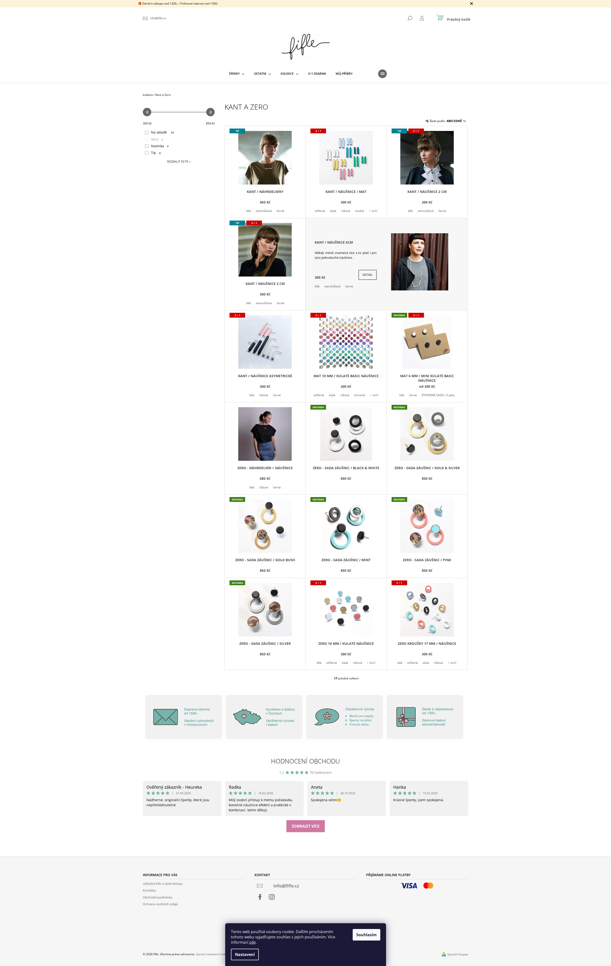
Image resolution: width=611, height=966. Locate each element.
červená (359, 395)
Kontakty (149, 890)
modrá (359, 211)
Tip (156, 152)
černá (280, 211)
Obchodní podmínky (157, 897)
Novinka (160, 146)
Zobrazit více (306, 826)
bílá (248, 211)
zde (252, 942)
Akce (157, 139)
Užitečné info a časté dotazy (162, 883)
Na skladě (162, 132)
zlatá (333, 211)
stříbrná (320, 211)
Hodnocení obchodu (305, 761)
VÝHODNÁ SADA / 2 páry (438, 395)
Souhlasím (366, 934)
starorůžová (264, 211)
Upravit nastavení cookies (213, 954)
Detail (368, 275)
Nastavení (245, 954)
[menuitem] (236, 73)
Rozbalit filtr (177, 162)
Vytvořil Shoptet (457, 954)
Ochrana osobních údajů (160, 904)
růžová (345, 211)
